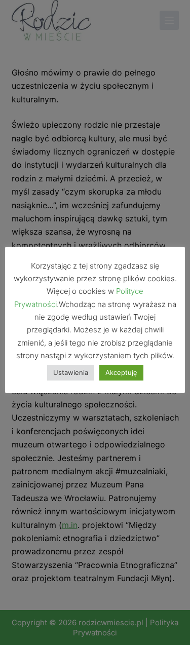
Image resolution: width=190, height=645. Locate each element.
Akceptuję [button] (121, 372)
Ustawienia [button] (70, 372)
